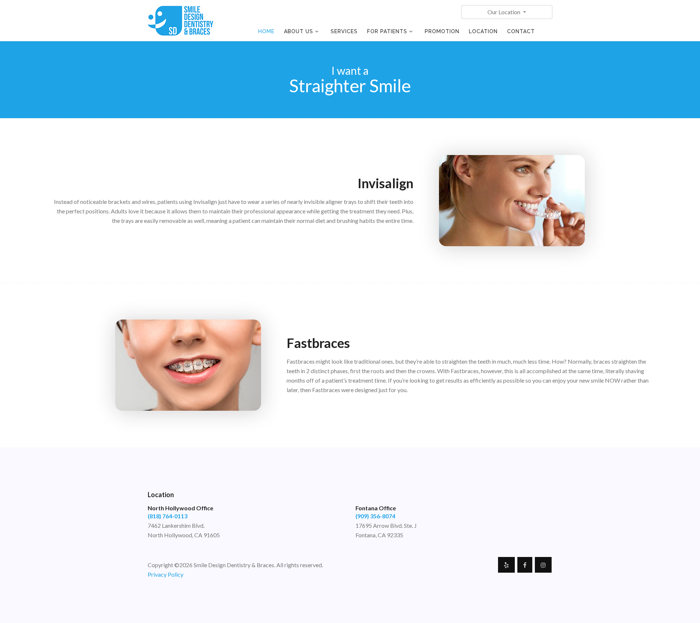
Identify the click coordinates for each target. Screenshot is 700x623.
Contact (521, 31)
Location (483, 31)
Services (344, 31)
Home (266, 31)
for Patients (387, 31)
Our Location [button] (504, 11)
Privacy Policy (165, 574)
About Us (298, 31)
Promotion (442, 31)
